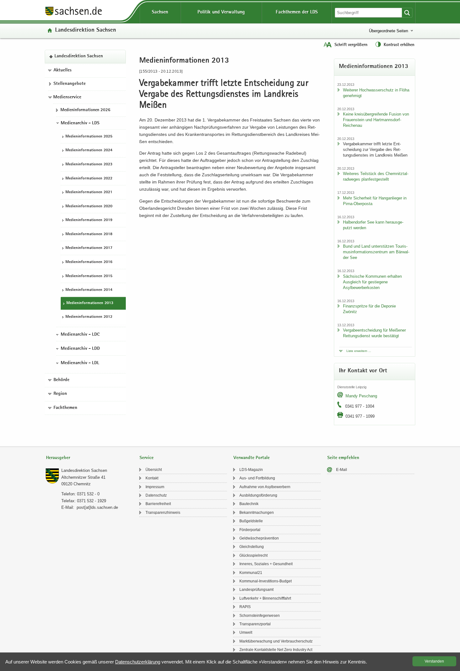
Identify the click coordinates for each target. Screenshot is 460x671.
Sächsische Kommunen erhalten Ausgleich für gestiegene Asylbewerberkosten (372, 282)
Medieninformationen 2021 (88, 192)
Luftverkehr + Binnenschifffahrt (265, 598)
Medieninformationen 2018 (88, 234)
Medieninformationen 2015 (88, 276)
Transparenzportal (255, 624)
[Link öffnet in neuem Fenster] (73, 15)
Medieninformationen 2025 (88, 137)
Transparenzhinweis (163, 512)
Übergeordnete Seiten (388, 30)
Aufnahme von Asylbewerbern (264, 487)
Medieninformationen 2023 (88, 165)
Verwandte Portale (251, 458)
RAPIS (245, 607)
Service (147, 458)
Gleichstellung (251, 547)
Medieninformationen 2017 (88, 248)
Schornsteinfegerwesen (259, 615)
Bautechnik (248, 504)
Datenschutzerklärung (137, 661)
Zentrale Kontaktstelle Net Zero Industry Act (275, 650)
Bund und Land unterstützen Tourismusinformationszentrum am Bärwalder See (376, 252)
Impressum (155, 487)
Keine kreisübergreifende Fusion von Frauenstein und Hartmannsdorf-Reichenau (376, 120)
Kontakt (152, 478)
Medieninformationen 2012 (88, 317)
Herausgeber (58, 458)
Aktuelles (63, 70)
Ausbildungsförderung (258, 495)
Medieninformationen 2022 (88, 179)
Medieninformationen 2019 (88, 221)
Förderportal (249, 530)
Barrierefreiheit (158, 504)
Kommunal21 (250, 572)
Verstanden (434, 661)
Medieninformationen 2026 (85, 110)
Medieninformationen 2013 (89, 303)
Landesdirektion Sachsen (85, 31)
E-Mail (341, 469)
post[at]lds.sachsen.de (97, 507)
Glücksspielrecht (253, 555)
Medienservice (67, 97)
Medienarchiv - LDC (80, 335)
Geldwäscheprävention (259, 538)
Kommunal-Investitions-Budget (265, 581)
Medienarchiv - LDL (80, 363)
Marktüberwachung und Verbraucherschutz (276, 641)
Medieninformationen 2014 (88, 290)
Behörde (61, 380)
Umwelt (245, 632)
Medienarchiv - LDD (80, 349)
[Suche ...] (407, 13)
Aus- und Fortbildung (257, 478)
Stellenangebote (70, 84)
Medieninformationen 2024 (88, 151)
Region (60, 394)
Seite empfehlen (343, 458)
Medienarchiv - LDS (80, 123)
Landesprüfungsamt (256, 589)
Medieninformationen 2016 (88, 262)
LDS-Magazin (251, 469)
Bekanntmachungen (256, 512)
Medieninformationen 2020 (88, 206)
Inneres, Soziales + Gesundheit (266, 564)
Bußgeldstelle (251, 521)
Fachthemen (65, 407)
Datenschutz (156, 495)
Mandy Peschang (361, 396)
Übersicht (154, 469)
